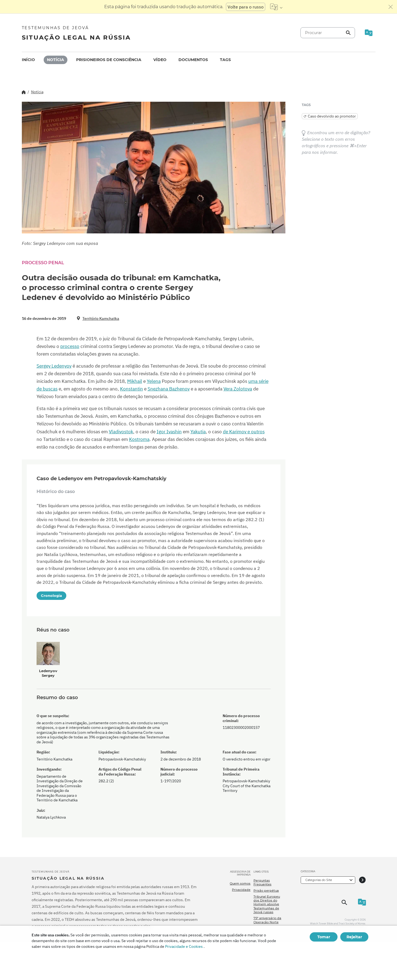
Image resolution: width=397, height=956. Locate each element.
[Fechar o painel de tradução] (391, 7)
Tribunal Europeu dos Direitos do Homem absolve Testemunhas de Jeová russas (266, 904)
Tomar (323, 936)
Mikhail (134, 381)
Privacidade (241, 890)
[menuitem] (28, 60)
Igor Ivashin (169, 432)
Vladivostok (121, 432)
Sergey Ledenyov (54, 366)
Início (28, 59)
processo (69, 346)
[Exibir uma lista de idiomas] (276, 7)
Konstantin (131, 389)
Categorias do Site (318, 880)
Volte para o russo (246, 7)
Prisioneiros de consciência (108, 59)
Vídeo (159, 59)
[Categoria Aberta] (362, 880)
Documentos (193, 59)
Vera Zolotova (237, 389)
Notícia (55, 59)
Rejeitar (354, 936)
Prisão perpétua (266, 890)
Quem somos (240, 883)
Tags (225, 59)
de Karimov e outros (244, 432)
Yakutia (198, 432)
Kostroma (139, 439)
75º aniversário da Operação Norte (267, 920)
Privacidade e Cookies (184, 946)
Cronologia (51, 595)
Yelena (154, 381)
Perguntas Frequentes (262, 882)
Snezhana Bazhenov (169, 389)
